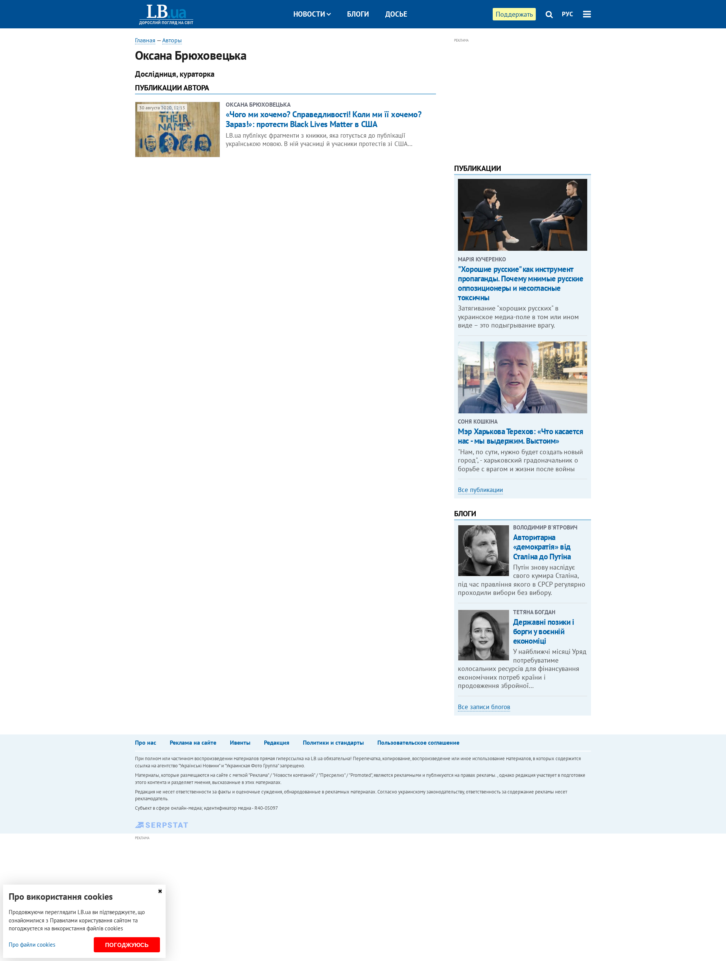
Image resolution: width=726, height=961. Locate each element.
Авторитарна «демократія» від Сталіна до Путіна (542, 546)
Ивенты (240, 742)
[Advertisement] (522, 98)
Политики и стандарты (333, 742)
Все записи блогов (484, 707)
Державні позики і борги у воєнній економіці (543, 631)
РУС (567, 14)
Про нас (145, 742)
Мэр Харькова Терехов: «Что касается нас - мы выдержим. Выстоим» (520, 436)
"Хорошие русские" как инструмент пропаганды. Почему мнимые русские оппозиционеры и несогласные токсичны (520, 283)
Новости (309, 14)
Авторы (172, 40)
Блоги (358, 14)
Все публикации (480, 490)
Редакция (276, 742)
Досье (396, 14)
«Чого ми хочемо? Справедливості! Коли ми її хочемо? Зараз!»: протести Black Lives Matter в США (324, 119)
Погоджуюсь (127, 945)
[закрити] (160, 891)
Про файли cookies (32, 944)
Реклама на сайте (193, 742)
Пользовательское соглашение (418, 742)
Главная (145, 40)
